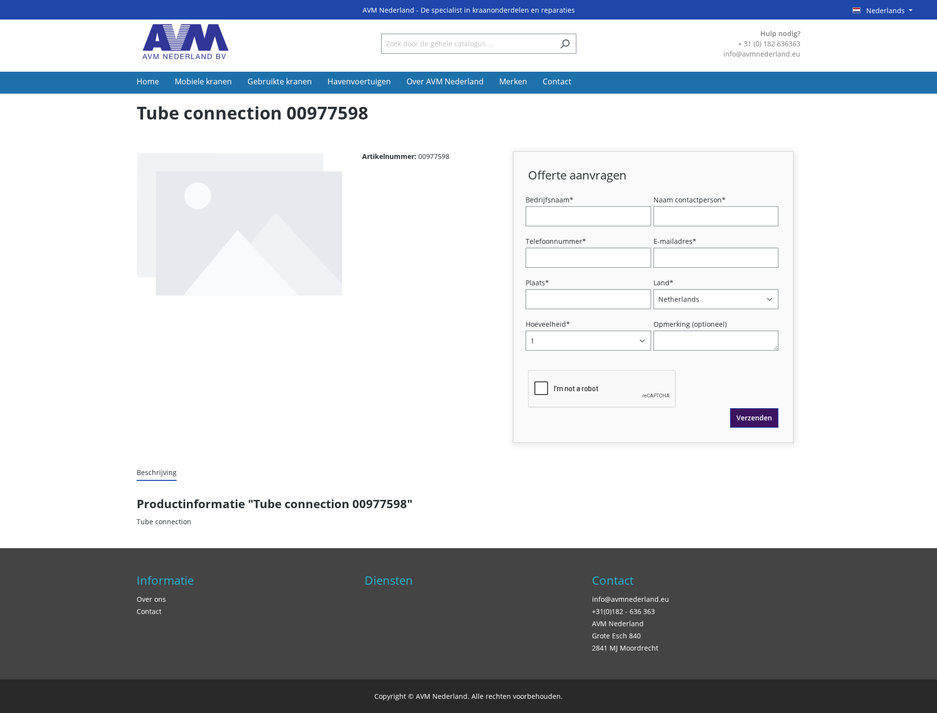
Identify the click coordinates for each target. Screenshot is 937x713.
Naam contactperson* (689, 199)
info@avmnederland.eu (630, 599)
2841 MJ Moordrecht (625, 648)
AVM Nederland (618, 623)
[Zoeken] (564, 44)
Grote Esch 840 (616, 635)
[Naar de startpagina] (185, 41)
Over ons (151, 599)
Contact (149, 611)
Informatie (165, 580)
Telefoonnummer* (556, 241)
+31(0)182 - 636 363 (623, 611)
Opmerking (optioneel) (690, 324)
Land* (663, 282)
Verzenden (754, 417)
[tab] (157, 473)
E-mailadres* (674, 241)
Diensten (389, 580)
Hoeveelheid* (548, 324)
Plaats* (537, 282)
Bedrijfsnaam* (549, 199)
